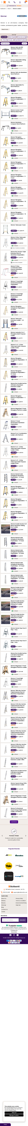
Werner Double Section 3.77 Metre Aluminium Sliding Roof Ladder (17, 589)
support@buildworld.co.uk (20, 892)
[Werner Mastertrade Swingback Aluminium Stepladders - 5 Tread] (5, 541)
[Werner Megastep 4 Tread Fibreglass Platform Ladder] (5, 800)
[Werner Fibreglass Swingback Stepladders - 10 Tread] (5, 375)
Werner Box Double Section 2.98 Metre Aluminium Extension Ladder (19, 772)
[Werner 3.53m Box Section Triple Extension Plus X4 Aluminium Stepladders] (5, 736)
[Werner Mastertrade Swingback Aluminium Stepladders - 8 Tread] (5, 554)
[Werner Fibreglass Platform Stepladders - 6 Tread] (5, 179)
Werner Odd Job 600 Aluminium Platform (17, 48)
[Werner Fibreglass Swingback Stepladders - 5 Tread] (5, 503)
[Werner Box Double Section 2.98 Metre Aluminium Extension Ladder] (5, 775)
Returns (3, 903)
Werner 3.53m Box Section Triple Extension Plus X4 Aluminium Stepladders (18, 732)
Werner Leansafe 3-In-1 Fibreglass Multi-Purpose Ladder (18, 334)
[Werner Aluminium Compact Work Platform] (5, 127)
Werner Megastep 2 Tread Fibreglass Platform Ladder (19, 666)
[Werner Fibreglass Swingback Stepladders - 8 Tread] (5, 362)
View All (24, 43)
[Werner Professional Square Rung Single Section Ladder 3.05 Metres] (5, 812)
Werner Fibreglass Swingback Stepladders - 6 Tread (19, 513)
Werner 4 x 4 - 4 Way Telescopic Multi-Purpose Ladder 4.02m (18, 346)
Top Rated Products (20, 40)
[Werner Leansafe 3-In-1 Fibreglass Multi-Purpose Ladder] (5, 336)
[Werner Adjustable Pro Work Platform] (5, 89)
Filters (5, 1124)
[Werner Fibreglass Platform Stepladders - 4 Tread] (5, 154)
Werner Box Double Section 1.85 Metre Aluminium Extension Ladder (19, 385)
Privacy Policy (19, 898)
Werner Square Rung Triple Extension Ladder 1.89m (18, 759)
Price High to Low (7, 40)
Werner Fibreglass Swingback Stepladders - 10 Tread (18, 372)
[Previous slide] (2, 836)
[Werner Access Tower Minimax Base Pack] (5, 114)
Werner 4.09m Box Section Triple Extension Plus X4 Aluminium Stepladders (18, 746)
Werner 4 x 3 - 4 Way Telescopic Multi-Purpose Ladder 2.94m (18, 448)
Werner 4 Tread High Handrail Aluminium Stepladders (17, 680)
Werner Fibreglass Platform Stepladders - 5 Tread (18, 163)
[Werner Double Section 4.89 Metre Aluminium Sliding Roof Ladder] (5, 619)
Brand (9, 8)
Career (3, 911)
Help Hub (18, 905)
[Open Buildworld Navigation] (2, 2)
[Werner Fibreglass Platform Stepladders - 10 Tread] (5, 204)
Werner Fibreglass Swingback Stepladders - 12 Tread (18, 308)
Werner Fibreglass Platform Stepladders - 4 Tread (18, 151)
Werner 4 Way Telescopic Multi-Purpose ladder (18, 238)
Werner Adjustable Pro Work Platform (17, 85)
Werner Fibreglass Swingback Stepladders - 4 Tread (19, 488)
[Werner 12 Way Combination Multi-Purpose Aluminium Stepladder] (5, 271)
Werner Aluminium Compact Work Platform (18, 123)
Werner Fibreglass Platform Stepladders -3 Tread (18, 138)
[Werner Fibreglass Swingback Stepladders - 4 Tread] (5, 490)
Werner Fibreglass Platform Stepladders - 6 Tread (18, 176)
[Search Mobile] (9, 2)
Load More (14, 822)
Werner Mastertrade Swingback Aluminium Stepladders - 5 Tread (17, 539)
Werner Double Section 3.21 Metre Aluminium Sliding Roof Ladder (19, 525)
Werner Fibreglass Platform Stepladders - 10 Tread (18, 201)
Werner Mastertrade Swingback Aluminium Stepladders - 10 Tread (17, 564)
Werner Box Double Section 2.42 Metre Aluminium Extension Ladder (19, 654)
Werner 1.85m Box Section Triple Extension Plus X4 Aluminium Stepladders (18, 692)
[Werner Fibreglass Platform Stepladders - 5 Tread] (5, 166)
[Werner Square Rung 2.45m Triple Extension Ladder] (5, 787)
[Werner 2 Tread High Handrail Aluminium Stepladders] (5, 285)
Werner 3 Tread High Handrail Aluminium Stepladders (17, 295)
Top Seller (4, 37)
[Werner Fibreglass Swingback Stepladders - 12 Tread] (5, 310)
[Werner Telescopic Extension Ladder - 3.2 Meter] (5, 323)
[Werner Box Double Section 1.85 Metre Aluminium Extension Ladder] (5, 387)
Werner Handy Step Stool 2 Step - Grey (18, 629)
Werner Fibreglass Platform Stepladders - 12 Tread (18, 214)
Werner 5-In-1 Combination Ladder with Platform (19, 434)
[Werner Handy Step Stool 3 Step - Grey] (5, 645)
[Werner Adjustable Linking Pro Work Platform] (5, 64)
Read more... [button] (5, 29)
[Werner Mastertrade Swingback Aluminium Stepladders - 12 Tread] (5, 579)
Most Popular (12, 37)
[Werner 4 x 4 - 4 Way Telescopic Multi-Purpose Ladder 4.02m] (5, 349)
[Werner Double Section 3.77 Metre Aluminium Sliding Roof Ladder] (5, 592)
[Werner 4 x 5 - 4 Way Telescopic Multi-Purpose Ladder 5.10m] (5, 465)
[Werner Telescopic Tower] (5, 229)
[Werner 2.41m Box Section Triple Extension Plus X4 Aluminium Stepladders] (5, 709)
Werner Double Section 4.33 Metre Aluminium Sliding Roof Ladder (17, 602)
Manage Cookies (14, 1115)
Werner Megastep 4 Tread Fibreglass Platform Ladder (19, 796)
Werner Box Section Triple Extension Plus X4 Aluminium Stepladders (18, 253)
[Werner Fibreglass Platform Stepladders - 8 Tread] (5, 191)
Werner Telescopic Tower (18, 225)
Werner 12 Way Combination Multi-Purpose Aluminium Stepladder (16, 268)
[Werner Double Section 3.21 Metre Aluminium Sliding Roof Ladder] (5, 528)
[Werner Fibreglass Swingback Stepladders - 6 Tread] (5, 515)
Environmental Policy (21, 903)
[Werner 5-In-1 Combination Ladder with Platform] (5, 438)
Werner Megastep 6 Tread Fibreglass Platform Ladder (19, 409)
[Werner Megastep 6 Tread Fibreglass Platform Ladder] (5, 412)
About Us (3, 898)
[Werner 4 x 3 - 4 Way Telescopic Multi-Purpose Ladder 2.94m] (5, 451)
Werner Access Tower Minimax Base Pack (17, 110)
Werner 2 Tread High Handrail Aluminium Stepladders (17, 283)
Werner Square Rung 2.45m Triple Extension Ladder (19, 784)
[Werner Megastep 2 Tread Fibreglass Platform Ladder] (5, 670)
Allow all (14, 1112)
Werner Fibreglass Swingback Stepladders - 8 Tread (19, 360)
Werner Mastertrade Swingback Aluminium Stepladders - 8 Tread (17, 551)
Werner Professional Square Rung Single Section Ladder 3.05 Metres (19, 810)
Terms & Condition (21, 900)
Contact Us (4, 909)
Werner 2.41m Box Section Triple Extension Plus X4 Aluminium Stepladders (18, 705)
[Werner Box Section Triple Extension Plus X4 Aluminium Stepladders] (5, 257)
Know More (14, 932)
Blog (2, 907)
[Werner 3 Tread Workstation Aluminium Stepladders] (5, 425)
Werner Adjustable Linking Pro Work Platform (18, 60)
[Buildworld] (5, 2)
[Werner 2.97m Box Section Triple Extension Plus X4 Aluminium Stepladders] (5, 722)
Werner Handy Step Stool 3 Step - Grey (18, 641)
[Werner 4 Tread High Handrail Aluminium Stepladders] (5, 682)
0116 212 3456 (6, 892)
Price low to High (22, 37)
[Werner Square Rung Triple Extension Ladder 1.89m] (5, 762)
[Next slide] (26, 836)
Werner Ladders (17, 8)
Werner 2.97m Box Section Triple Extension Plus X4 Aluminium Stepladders (18, 719)
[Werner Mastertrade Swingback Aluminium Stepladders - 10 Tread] (5, 567)
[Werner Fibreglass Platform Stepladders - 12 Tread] (5, 216)
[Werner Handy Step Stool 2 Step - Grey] (5, 632)
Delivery (3, 900)
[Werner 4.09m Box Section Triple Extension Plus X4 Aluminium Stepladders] (5, 749)
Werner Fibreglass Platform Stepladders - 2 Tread (18, 99)
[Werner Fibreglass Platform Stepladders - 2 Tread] (5, 101)
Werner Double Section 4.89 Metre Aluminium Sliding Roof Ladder (17, 616)
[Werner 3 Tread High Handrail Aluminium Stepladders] (5, 298)
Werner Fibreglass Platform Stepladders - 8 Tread (18, 189)
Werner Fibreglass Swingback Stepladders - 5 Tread (19, 500)
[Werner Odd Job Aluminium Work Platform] (5, 76)
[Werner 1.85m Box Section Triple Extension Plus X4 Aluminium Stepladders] (5, 695)
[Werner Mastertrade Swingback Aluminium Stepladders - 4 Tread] (5, 478)
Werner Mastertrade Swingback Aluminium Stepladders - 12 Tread (17, 577)
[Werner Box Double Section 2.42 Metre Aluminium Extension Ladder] (5, 657)
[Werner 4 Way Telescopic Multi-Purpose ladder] (5, 242)
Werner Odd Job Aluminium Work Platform (19, 73)
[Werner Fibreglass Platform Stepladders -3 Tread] (5, 141)
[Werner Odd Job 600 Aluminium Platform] (5, 51)
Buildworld (3, 8)
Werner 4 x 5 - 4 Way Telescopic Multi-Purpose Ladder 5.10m (18, 461)
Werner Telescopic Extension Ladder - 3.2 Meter (17, 320)
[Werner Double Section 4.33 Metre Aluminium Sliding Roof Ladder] (5, 606)
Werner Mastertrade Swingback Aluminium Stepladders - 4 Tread (17, 475)
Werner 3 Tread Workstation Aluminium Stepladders (17, 422)
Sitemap (3, 905)
